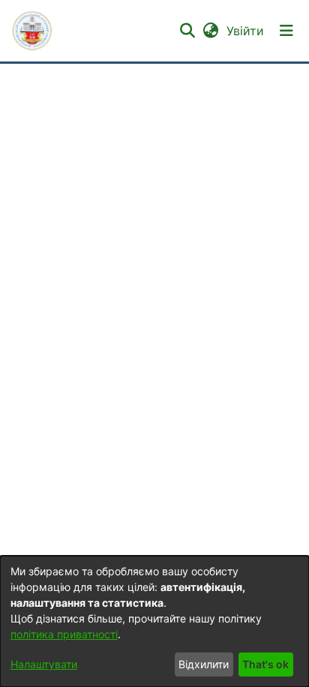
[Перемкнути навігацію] (286, 30)
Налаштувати (43, 664)
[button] (32, 31)
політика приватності (64, 634)
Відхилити (203, 664)
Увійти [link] (246, 30)
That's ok (265, 664)
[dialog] (154, 621)
